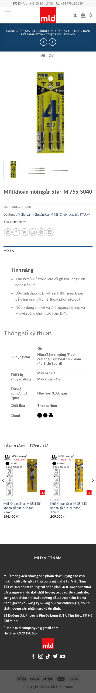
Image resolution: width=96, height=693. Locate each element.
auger (13, 222)
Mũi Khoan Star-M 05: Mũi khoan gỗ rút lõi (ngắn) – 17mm (68, 508)
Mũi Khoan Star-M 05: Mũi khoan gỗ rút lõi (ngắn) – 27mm (22, 508)
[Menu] (8, 15)
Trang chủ (14, 31)
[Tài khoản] (75, 15)
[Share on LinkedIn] (50, 232)
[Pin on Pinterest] (41, 232)
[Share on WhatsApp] (8, 232)
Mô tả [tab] (8, 251)
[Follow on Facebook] (33, 657)
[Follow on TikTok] (47, 657)
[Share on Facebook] (16, 232)
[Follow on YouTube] (62, 657)
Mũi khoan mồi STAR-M (54, 31)
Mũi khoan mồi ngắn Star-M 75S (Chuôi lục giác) (55, 32)
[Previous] (11, 113)
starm (22, 222)
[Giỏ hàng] (83, 15)
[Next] (85, 113)
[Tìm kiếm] (91, 15)
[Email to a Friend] (33, 232)
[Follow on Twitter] (55, 657)
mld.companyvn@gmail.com (36, 628)
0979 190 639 (27, 633)
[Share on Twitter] (24, 232)
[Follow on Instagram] (40, 657)
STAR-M (30, 31)
